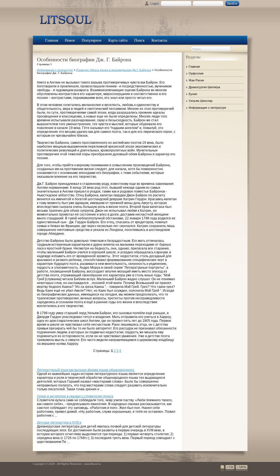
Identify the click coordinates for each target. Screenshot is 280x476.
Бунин (193, 94)
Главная (194, 66)
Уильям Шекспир (200, 100)
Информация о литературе (55, 69)
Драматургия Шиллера (204, 87)
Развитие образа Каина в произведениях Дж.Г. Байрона (113, 69)
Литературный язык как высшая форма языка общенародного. (86, 370)
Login (154, 3)
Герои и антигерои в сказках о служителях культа (75, 396)
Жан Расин (196, 80)
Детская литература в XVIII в (59, 423)
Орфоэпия (196, 73)
